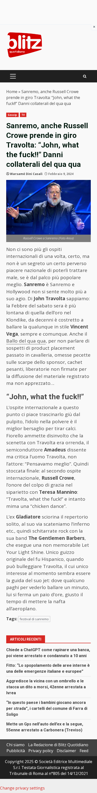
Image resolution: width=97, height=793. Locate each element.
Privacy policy (40, 750)
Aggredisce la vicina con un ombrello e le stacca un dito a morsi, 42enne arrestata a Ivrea (46, 687)
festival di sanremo (34, 619)
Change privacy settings (22, 788)
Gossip (12, 115)
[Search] (84, 76)
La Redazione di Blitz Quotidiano (58, 744)
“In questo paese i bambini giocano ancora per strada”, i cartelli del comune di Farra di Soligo (46, 708)
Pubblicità (15, 750)
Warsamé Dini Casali (26, 174)
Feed (84, 750)
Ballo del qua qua (26, 341)
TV (23, 115)
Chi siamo (15, 744)
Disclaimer (66, 750)
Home (11, 91)
